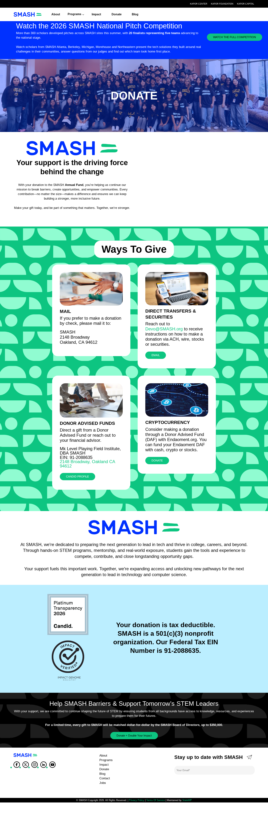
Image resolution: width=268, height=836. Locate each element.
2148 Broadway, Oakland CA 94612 (87, 463)
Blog (102, 773)
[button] (234, 37)
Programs (106, 760)
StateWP (187, 800)
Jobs (102, 783)
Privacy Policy (136, 800)
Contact (104, 778)
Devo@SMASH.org (164, 328)
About (103, 755)
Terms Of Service (155, 800)
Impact (104, 764)
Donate (104, 769)
